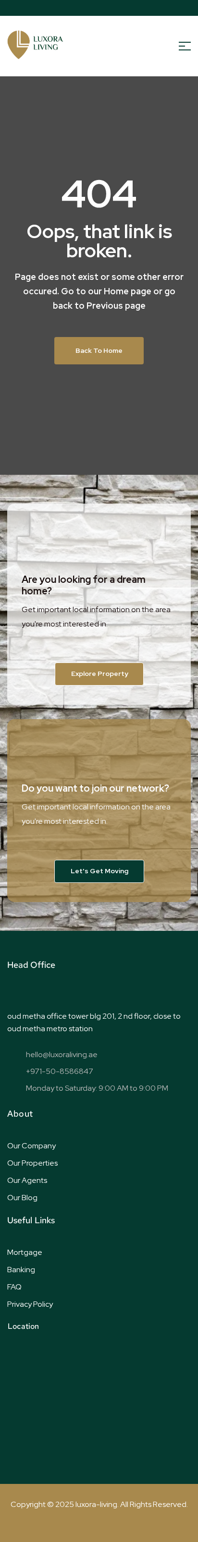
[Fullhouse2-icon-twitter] (84, 8)
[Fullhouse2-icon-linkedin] (114, 8)
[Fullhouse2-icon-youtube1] (99, 8)
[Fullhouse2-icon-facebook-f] (70, 8)
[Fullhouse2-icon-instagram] (129, 8)
